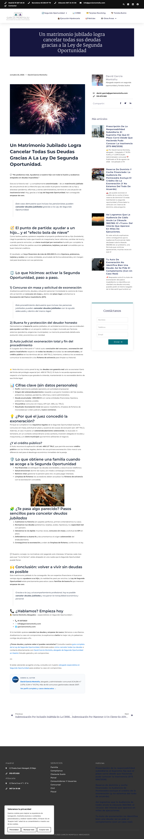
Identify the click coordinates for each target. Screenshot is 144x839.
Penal (53, 777)
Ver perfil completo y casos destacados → (38, 688)
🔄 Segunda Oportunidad (53, 13)
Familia (54, 767)
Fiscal (53, 791)
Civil (53, 788)
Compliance (57, 770)
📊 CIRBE (76, 13)
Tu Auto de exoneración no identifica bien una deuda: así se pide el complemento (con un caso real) (117, 819)
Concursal (56, 784)
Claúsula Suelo (58, 774)
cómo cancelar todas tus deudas (68, 647)
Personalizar (14, 830)
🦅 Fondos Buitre (118, 13)
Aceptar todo (44, 830)
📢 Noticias (90, 18)
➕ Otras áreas (107, 18)
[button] (123, 4)
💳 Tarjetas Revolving (96, 13)
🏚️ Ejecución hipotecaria (69, 18)
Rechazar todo (29, 830)
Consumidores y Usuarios (63, 781)
